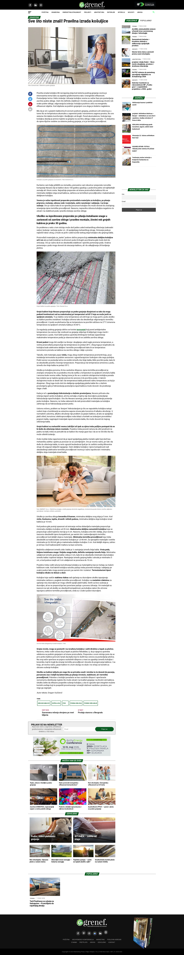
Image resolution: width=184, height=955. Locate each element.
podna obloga (76, 703)
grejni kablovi (44, 703)
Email (123, 201)
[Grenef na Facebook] (30, 94)
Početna (45, 12)
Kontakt (111, 942)
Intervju (121, 12)
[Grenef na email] (30, 110)
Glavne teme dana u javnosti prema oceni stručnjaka (143, 53)
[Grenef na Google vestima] (95, 933)
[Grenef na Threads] (106, 932)
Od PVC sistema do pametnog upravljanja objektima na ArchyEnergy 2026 (143, 74)
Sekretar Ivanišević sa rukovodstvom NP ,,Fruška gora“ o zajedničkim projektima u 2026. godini (142, 86)
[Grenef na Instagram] (89, 933)
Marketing (100, 939)
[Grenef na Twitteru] (30, 99)
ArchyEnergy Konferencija (83, 939)
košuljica (56, 703)
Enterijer (111, 12)
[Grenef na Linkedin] (100, 933)
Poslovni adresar (114, 939)
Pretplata (83, 942)
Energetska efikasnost (72, 12)
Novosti (131, 12)
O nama (74, 942)
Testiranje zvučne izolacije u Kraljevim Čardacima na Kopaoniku (142, 160)
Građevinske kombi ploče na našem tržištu (105, 861)
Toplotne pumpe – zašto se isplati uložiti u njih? (82, 861)
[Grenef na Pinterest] (30, 105)
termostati (81, 330)
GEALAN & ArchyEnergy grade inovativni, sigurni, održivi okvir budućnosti (142, 127)
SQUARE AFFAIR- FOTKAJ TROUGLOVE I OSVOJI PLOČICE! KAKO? (143, 149)
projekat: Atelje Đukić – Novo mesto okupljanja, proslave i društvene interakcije (143, 64)
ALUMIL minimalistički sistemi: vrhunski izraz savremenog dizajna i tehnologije (144, 31)
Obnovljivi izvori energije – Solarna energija (61, 861)
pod (64, 703)
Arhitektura (99, 12)
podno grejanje (90, 703)
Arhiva (139, 12)
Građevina (55, 12)
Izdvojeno (102, 942)
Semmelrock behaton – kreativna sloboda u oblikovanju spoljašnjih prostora (141, 42)
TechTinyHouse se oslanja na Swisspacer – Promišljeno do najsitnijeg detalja (42, 903)
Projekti (87, 12)
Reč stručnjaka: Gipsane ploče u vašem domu (39, 861)
